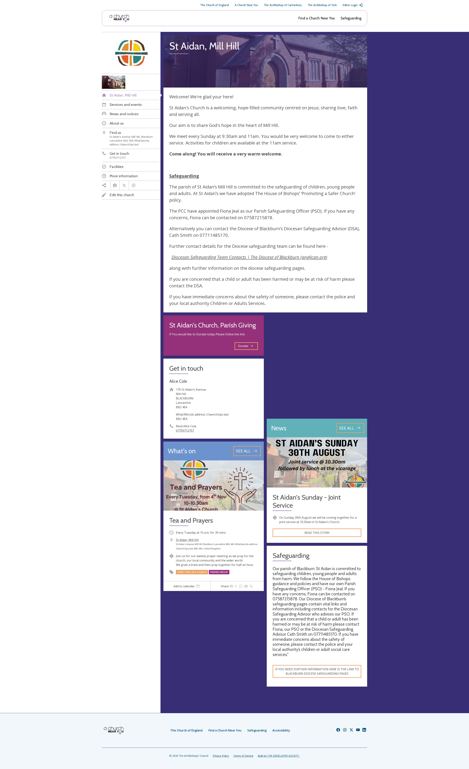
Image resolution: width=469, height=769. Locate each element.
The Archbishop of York (322, 5)
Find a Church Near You (316, 18)
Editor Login (350, 5)
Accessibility (281, 730)
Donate (243, 346)
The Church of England (214, 5)
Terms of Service (243, 755)
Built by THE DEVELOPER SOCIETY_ (279, 755)
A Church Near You (246, 5)
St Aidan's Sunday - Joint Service (307, 501)
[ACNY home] (119, 18)
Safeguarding (351, 18)
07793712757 (185, 431)
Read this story (317, 533)
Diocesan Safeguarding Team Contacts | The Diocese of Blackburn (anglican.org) (249, 257)
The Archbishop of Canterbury (283, 5)
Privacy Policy (221, 755)
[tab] (186, 586)
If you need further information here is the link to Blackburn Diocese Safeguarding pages (317, 671)
